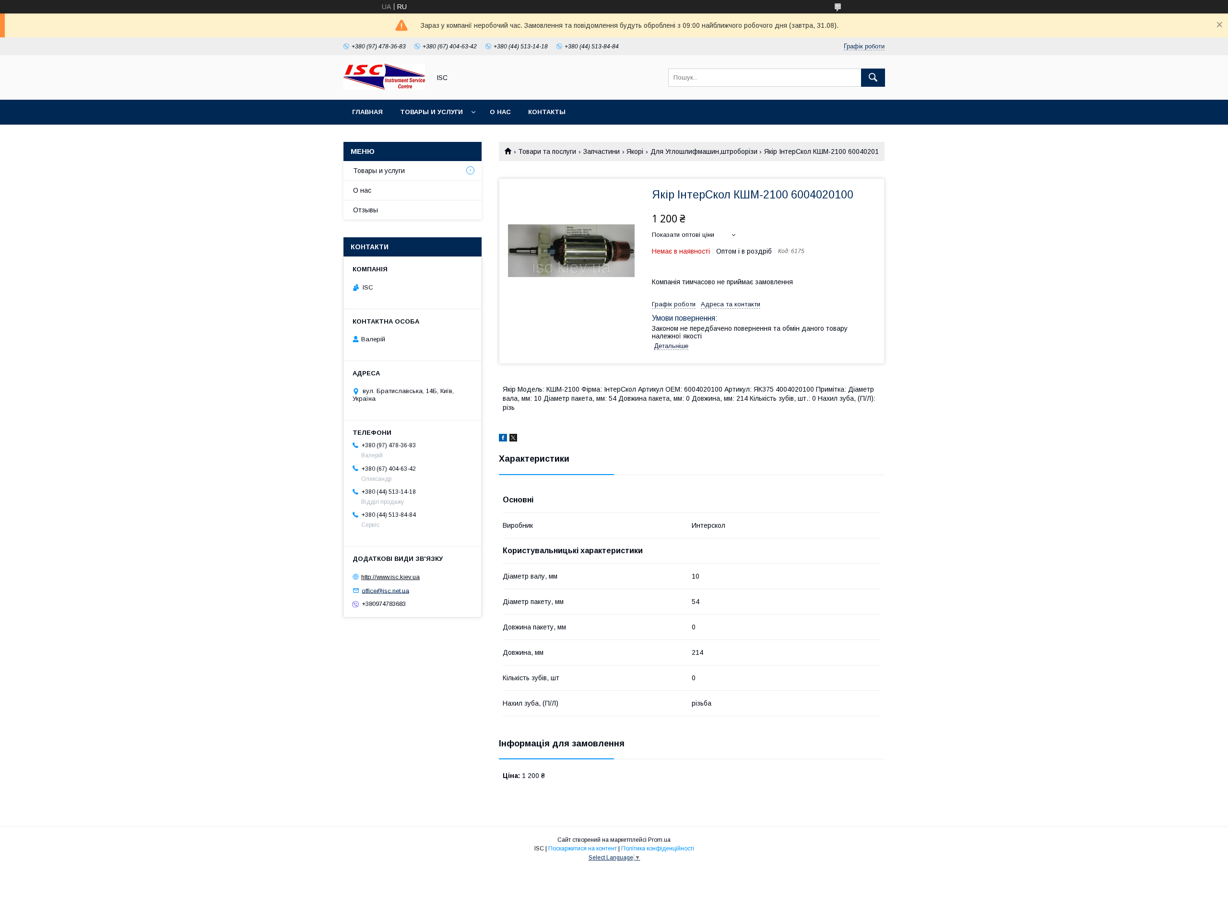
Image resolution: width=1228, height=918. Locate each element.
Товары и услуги (431, 112)
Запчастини (601, 151)
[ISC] (384, 87)
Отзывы (365, 210)
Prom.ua (659, 840)
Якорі (634, 151)
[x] (513, 439)
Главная (367, 112)
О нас (500, 112)
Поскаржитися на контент (582, 848)
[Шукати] (873, 78)
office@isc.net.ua (385, 590)
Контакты (547, 112)
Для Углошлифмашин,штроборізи (703, 151)
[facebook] (503, 439)
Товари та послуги (547, 151)
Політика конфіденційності (657, 848)
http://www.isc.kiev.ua (390, 577)
